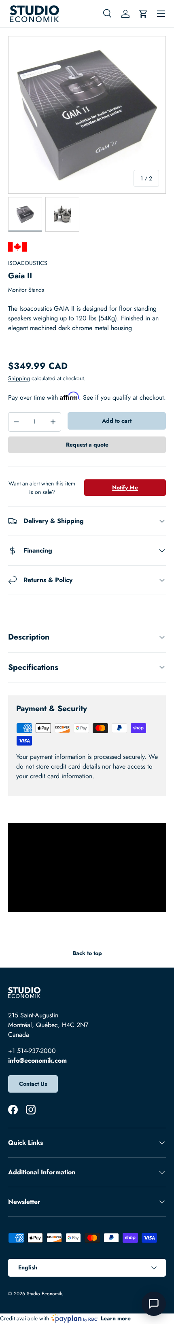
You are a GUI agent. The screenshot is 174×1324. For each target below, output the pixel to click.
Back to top (87, 953)
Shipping (19, 378)
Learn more (116, 1318)
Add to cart (117, 421)
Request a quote (87, 445)
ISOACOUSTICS (27, 263)
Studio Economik (44, 1293)
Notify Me (125, 487)
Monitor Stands (26, 290)
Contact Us (33, 1084)
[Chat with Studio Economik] (154, 1304)
